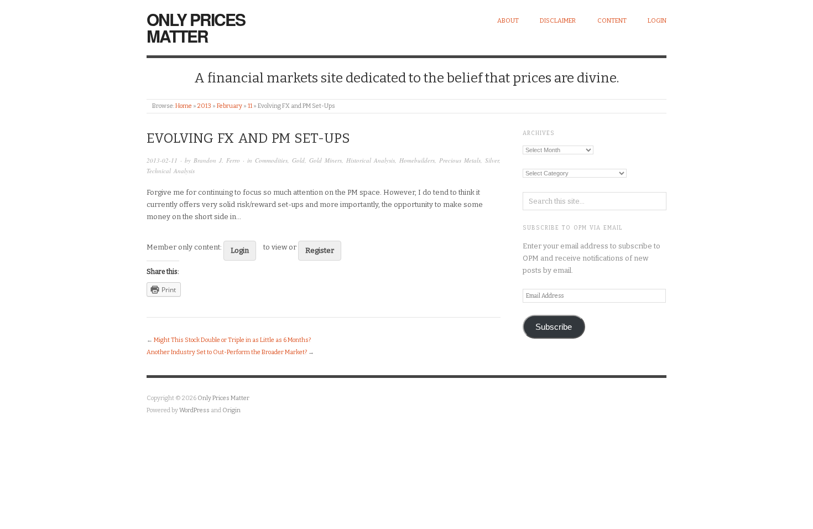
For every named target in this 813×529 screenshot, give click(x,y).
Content (612, 20)
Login (657, 20)
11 (250, 106)
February (229, 106)
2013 (204, 106)
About (508, 20)
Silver (492, 160)
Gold (298, 160)
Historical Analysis (370, 160)
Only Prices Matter (196, 27)
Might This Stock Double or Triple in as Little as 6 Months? (232, 340)
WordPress (194, 410)
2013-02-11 (162, 160)
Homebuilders (417, 160)
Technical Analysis (171, 171)
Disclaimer (558, 20)
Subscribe (553, 327)
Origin (231, 410)
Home (183, 106)
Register (319, 250)
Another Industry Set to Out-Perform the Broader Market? (227, 352)
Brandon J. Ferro (217, 160)
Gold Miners (325, 160)
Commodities (271, 160)
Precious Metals (460, 160)
